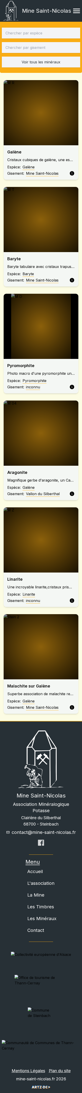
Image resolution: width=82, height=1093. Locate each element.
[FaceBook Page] (41, 844)
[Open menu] (76, 10)
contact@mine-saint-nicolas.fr (44, 832)
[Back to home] (11, 11)
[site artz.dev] (41, 1087)
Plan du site (60, 1070)
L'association (40, 883)
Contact (35, 930)
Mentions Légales (28, 1070)
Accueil (35, 871)
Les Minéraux (41, 918)
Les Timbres (40, 906)
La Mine (35, 895)
